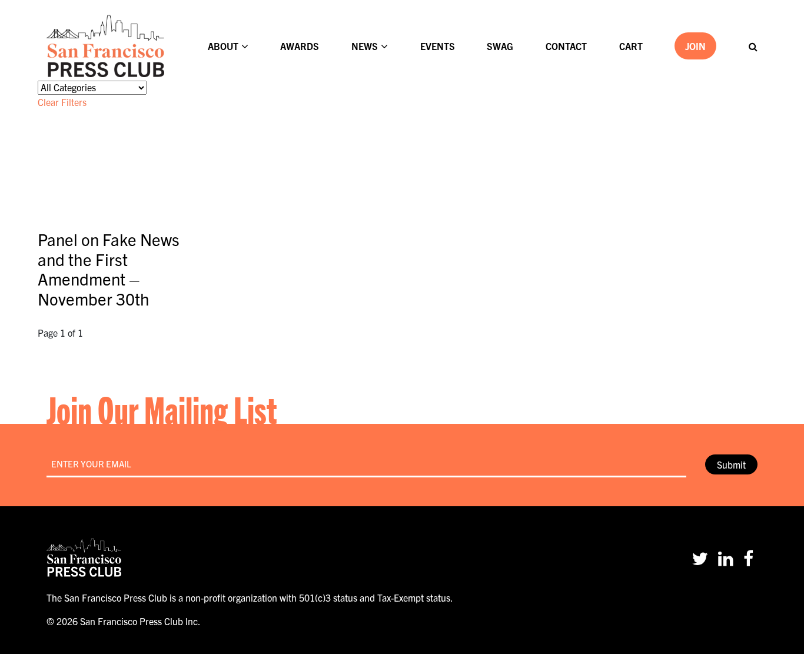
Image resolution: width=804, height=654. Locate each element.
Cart (631, 46)
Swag (500, 46)
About (223, 46)
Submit (731, 464)
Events (437, 46)
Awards (299, 46)
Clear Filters (62, 102)
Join (695, 46)
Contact (566, 46)
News (364, 46)
